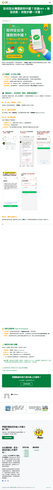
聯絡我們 (26, 456)
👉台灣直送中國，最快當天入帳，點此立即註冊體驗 (15, 367)
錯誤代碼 (26, 455)
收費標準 (26, 452)
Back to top (48, 487)
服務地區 (26, 450)
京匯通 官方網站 (13, 487)
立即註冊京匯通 (26, 384)
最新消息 (37, 450)
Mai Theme (33, 487)
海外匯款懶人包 (14, 370)
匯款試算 (26, 453)
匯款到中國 (8, 370)
